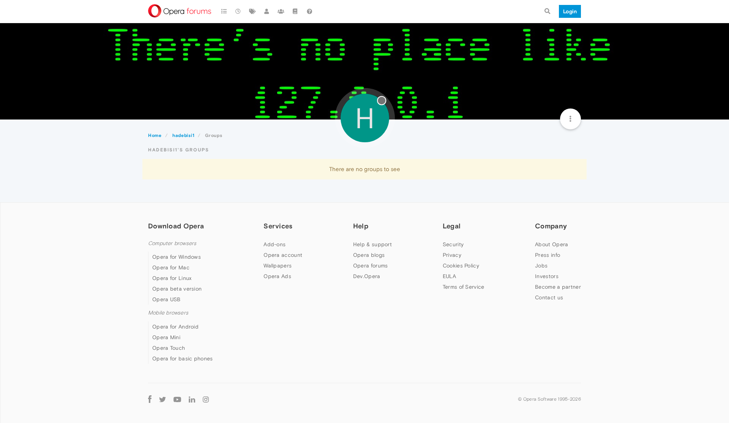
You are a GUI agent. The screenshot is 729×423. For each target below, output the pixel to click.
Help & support (372, 244)
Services (278, 226)
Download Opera (176, 226)
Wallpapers (278, 266)
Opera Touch (168, 348)
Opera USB (166, 299)
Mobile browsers (168, 313)
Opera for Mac (170, 267)
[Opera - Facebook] (149, 399)
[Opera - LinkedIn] (192, 399)
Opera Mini (166, 337)
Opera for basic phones (182, 358)
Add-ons (275, 244)
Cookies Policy (461, 266)
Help (360, 226)
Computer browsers (172, 243)
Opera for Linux (172, 278)
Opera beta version (177, 289)
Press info (547, 255)
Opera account (283, 255)
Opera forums (370, 266)
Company (551, 226)
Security (453, 244)
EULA (449, 276)
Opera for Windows (176, 257)
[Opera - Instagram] (206, 399)
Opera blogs (369, 255)
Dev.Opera (366, 276)
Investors (547, 276)
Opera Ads (277, 276)
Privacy (452, 255)
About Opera (551, 244)
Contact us (549, 297)
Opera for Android (175, 327)
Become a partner (558, 287)
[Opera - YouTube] (177, 399)
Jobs (541, 266)
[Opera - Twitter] (162, 399)
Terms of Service (463, 287)
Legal (452, 226)
